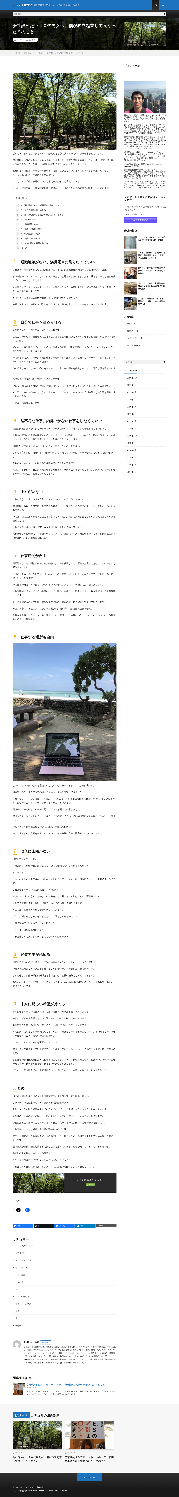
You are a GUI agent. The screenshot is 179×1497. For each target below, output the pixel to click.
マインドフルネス (23, 1304)
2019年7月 (131, 399)
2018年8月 (131, 450)
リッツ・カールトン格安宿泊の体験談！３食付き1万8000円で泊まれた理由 (152, 286)
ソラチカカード (22, 1275)
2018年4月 (131, 464)
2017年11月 (132, 472)
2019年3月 (131, 414)
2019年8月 (131, 392)
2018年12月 (132, 428)
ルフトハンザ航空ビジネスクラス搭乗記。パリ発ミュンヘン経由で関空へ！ (151, 301)
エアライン (20, 1253)
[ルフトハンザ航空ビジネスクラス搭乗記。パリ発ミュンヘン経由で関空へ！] (130, 303)
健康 (17, 1311)
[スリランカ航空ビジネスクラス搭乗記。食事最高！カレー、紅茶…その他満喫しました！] (130, 257)
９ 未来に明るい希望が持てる (32, 243)
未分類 (18, 1325)
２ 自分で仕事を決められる (31, 210)
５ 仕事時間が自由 (27, 224)
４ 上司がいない (26, 219)
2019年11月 (132, 378)
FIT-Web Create (36, 1491)
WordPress (61, 1491)
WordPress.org (133, 345)
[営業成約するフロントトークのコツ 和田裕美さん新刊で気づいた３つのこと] (19, 1389)
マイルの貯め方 (22, 1296)
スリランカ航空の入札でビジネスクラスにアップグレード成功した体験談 (151, 270)
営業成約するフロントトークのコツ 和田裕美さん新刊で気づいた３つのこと (66, 1384)
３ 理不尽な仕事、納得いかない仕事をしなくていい (42, 215)
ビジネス (31, 40)
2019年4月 (131, 407)
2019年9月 (131, 385)
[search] (164, 14)
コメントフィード (135, 338)
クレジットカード (23, 1260)
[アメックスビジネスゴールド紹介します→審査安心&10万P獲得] (130, 242)
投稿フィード (133, 331)
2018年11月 (132, 436)
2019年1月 (131, 421)
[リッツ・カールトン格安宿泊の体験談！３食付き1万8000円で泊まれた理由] (130, 288)
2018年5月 (131, 457)
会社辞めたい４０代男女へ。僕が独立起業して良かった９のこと (37, 1459)
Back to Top (89, 1477)
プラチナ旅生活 (36, 1487)
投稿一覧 (45, 1342)
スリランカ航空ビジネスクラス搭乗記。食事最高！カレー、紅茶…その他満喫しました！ (151, 255)
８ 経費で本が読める (28, 238)
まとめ (22, 248)
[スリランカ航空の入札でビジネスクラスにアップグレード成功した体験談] (130, 273)
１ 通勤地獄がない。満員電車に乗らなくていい (40, 205)
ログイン (131, 323)
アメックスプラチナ (24, 1246)
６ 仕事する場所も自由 (29, 229)
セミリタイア (21, 1267)
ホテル (18, 1289)
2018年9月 (131, 443)
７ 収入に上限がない (28, 234)
